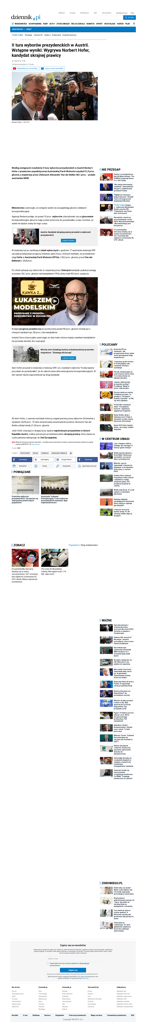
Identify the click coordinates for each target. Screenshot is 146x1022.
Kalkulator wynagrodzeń (125, 1006)
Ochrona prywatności (77, 1015)
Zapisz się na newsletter (54, 68)
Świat (29, 29)
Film (63, 1004)
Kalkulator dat (121, 991)
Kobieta (64, 991)
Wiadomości (17, 29)
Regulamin (59, 1015)
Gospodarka (43, 996)
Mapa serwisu (96, 1015)
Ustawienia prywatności (116, 1015)
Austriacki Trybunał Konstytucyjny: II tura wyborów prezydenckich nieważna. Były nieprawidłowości (54, 499)
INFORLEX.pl (84, 13)
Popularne (74, 545)
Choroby (90, 1001)
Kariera (47, 1015)
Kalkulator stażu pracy (124, 996)
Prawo (90, 991)
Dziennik (14, 39)
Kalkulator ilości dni (123, 994)
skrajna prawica (59, 453)
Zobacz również (68, 241)
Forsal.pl (14, 999)
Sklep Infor (15, 1006)
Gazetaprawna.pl (17, 994)
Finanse (90, 994)
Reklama (36, 1015)
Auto (40, 991)
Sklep (132, 13)
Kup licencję (35, 444)
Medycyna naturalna (95, 999)
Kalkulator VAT (122, 999)
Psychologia (92, 1004)
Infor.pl (14, 991)
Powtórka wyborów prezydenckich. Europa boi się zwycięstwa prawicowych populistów (25, 499)
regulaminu (74, 963)
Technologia (43, 994)
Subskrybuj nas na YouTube (27, 68)
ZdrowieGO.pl (106, 13)
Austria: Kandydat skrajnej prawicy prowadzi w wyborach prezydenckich (66, 233)
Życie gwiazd (66, 1001)
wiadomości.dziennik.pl (27, 39)
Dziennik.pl (43, 987)
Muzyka (65, 1006)
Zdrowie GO (38, 35)
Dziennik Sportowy (69, 35)
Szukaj (131, 17)
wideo (35, 453)
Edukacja (65, 996)
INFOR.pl (62, 13)
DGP (95, 13)
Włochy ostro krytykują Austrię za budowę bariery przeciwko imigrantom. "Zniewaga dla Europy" (67, 351)
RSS (132, 1015)
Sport (40, 1001)
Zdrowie (41, 1004)
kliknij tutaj (85, 978)
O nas (25, 1015)
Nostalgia (28, 35)
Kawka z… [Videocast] (52, 35)
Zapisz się (73, 970)
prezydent (25, 453)
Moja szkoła (66, 999)
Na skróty (16, 987)
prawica (45, 453)
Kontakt (15, 1015)
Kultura (64, 1009)
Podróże (41, 1006)
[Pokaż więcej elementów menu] (134, 24)
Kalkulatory (121, 987)
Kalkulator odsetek (123, 1001)
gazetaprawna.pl (121, 13)
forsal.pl (72, 13)
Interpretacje (16, 1004)
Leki (89, 996)
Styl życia (91, 1006)
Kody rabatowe (67, 994)
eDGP (14, 996)
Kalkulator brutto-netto (124, 1004)
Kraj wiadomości (89, 545)
